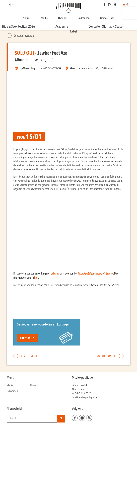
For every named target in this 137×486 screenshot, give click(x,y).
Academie (61, 26)
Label (73, 31)
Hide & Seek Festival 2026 (18, 26)
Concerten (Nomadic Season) (107, 26)
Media (44, 18)
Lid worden (27, 338)
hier (36, 277)
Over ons (62, 18)
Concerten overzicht (23, 35)
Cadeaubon (84, 18)
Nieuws (26, 18)
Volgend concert (107, 356)
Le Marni (55, 273)
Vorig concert (28, 356)
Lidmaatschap (107, 18)
